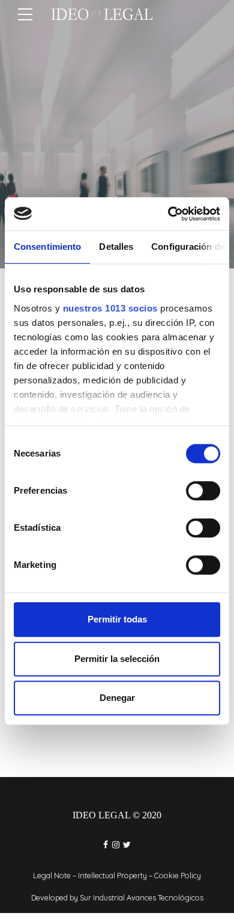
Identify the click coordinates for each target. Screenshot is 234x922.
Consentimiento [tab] (47, 246)
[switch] (203, 490)
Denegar (117, 698)
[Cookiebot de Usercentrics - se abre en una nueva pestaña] (168, 214)
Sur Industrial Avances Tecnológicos (141, 897)
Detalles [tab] (116, 246)
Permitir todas (117, 619)
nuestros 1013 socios (110, 308)
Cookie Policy (177, 875)
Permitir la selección (117, 659)
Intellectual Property (112, 875)
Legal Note (52, 875)
